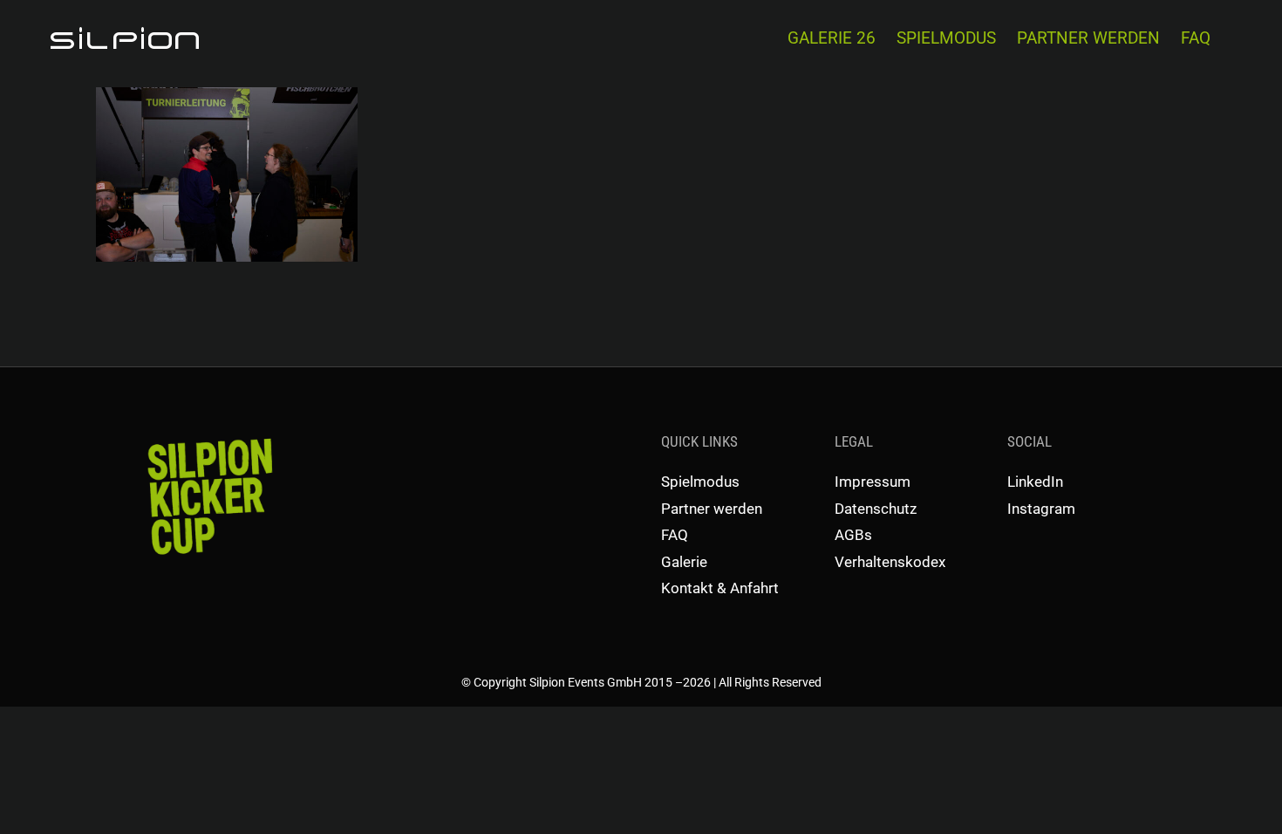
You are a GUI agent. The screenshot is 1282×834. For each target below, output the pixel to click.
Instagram (1041, 508)
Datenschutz (876, 508)
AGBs (853, 534)
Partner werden (711, 508)
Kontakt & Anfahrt (720, 588)
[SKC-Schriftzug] (208, 437)
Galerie (684, 562)
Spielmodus (700, 481)
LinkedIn (1035, 481)
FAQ (674, 534)
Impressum (872, 481)
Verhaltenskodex (890, 562)
